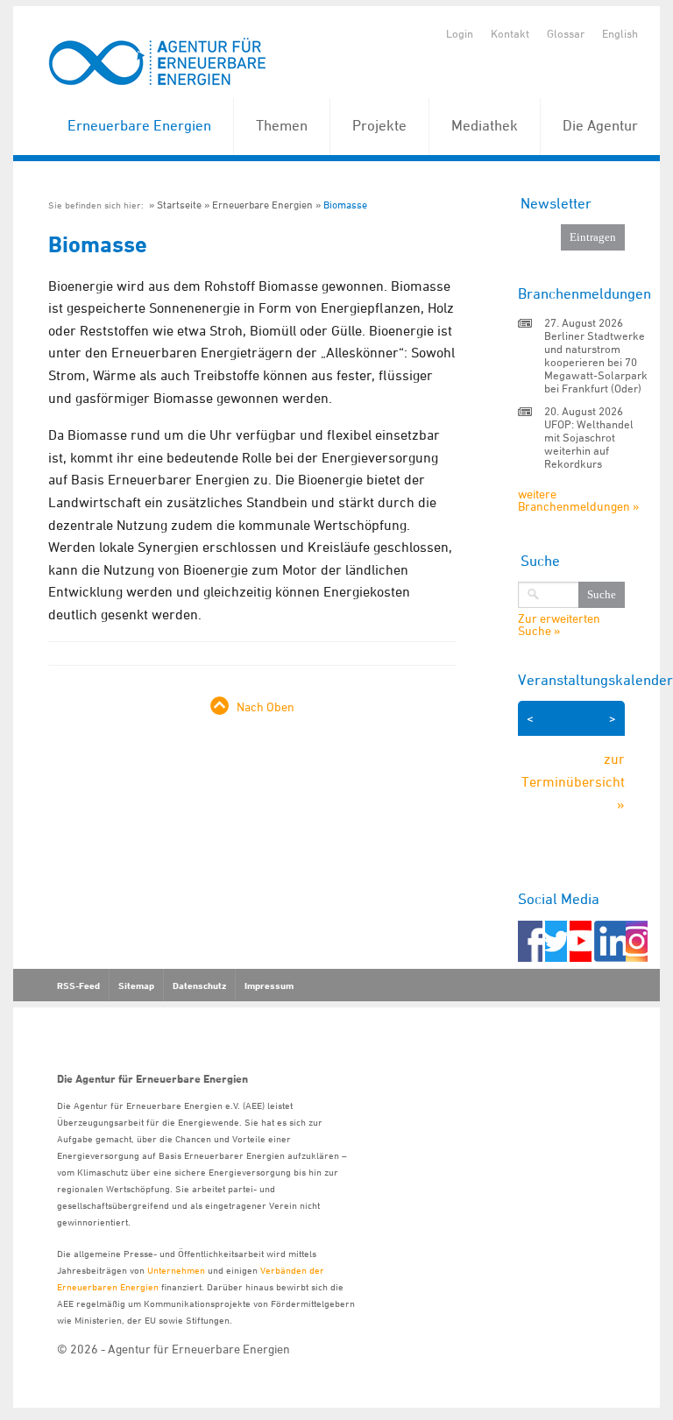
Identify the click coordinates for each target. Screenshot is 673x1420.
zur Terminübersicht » (573, 781)
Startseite (179, 204)
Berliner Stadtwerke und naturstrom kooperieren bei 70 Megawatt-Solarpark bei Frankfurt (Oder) (596, 362)
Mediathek (484, 125)
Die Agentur (600, 125)
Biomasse (345, 204)
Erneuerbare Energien (139, 125)
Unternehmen (176, 1269)
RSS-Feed (78, 985)
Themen (282, 125)
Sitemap (136, 985)
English (620, 33)
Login (459, 33)
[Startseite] (157, 62)
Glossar (565, 33)
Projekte (379, 125)
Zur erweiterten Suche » (559, 624)
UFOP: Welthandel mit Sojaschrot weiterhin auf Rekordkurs (589, 443)
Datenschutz (199, 985)
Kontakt (510, 33)
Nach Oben (265, 706)
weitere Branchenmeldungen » (578, 499)
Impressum (269, 985)
